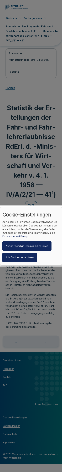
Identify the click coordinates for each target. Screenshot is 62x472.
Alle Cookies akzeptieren (20, 257)
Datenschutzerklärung (15, 236)
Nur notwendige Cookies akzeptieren (27, 245)
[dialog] (31, 236)
